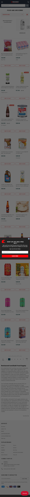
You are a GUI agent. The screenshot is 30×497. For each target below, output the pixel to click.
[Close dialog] (28, 238)
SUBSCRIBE (15, 256)
